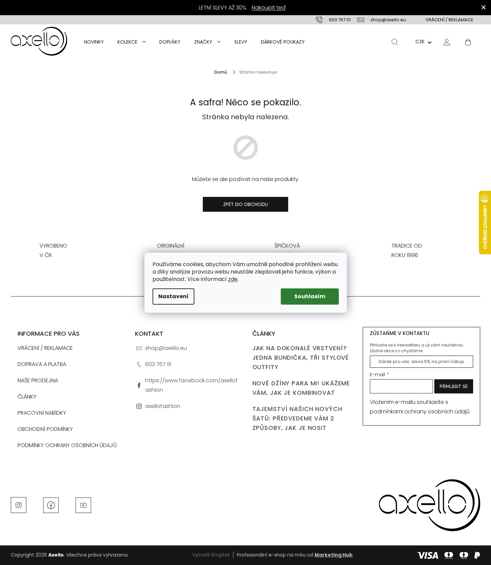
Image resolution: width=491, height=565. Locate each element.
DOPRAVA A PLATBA (42, 364)
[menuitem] (94, 41)
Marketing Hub (334, 554)
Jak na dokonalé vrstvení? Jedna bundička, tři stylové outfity (300, 357)
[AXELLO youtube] (83, 504)
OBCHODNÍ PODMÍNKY (45, 429)
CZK (420, 41)
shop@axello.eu (166, 348)
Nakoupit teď (269, 7)
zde (233, 279)
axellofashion (162, 406)
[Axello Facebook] (51, 504)
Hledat (394, 42)
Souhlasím (309, 296)
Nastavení (173, 296)
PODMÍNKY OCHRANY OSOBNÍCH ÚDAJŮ (67, 445)
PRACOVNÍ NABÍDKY (42, 413)
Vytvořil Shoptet (211, 554)
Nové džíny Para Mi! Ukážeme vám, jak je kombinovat (301, 388)
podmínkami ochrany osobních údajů (420, 411)
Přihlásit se (454, 386)
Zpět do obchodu (245, 204)
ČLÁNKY (27, 397)
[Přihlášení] (447, 41)
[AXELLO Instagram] (19, 504)
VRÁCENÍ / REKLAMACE (449, 20)
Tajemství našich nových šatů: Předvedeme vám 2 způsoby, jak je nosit (297, 418)
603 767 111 (158, 364)
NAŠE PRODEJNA (38, 380)
